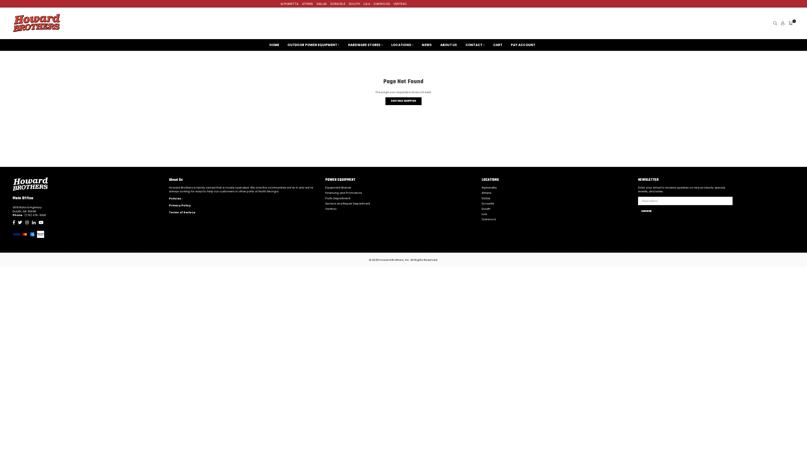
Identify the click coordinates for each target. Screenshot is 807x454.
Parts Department (337, 198)
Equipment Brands (338, 188)
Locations (401, 45)
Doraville (488, 204)
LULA (367, 4)
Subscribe (646, 211)
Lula (484, 214)
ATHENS (307, 4)
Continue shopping (403, 101)
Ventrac (331, 209)
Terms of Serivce (182, 212)
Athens (487, 193)
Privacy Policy (180, 205)
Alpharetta (489, 188)
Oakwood (489, 219)
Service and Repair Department (347, 204)
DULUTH (354, 4)
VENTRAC (400, 4)
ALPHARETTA (290, 4)
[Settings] (783, 23)
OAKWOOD (381, 4)
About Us (448, 45)
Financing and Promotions (343, 193)
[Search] (775, 23)
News (427, 45)
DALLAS (321, 4)
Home (274, 45)
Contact (474, 45)
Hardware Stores (364, 45)
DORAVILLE (337, 4)
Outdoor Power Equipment (312, 45)
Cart (497, 45)
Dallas (486, 198)
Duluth (486, 209)
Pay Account (523, 45)
